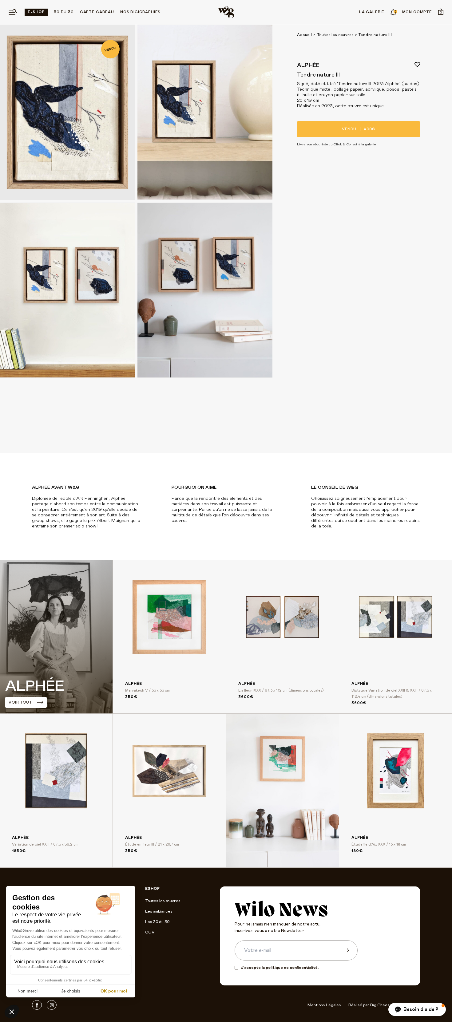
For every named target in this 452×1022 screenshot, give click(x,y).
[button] (417, 1009)
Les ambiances (158, 911)
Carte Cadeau (97, 12)
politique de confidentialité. (292, 968)
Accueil (304, 35)
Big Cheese (381, 1005)
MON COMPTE (417, 12)
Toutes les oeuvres (335, 35)
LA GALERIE (371, 12)
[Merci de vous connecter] (417, 64)
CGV (149, 932)
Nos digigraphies (140, 12)
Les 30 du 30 (157, 922)
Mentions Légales (324, 1005)
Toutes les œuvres (162, 901)
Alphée (308, 65)
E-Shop (36, 12)
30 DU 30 (64, 12)
